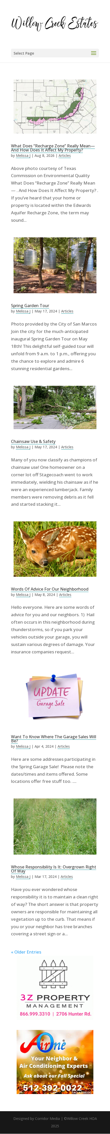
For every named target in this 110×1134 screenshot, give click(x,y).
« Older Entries (26, 952)
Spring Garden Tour (30, 305)
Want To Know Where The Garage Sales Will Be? (53, 739)
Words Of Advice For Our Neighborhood (50, 589)
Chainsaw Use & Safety (33, 441)
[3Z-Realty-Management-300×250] (55, 1018)
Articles (65, 155)
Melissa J (23, 155)
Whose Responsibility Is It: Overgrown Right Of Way (53, 869)
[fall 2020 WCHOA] (55, 1092)
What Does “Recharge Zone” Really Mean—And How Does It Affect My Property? (53, 148)
